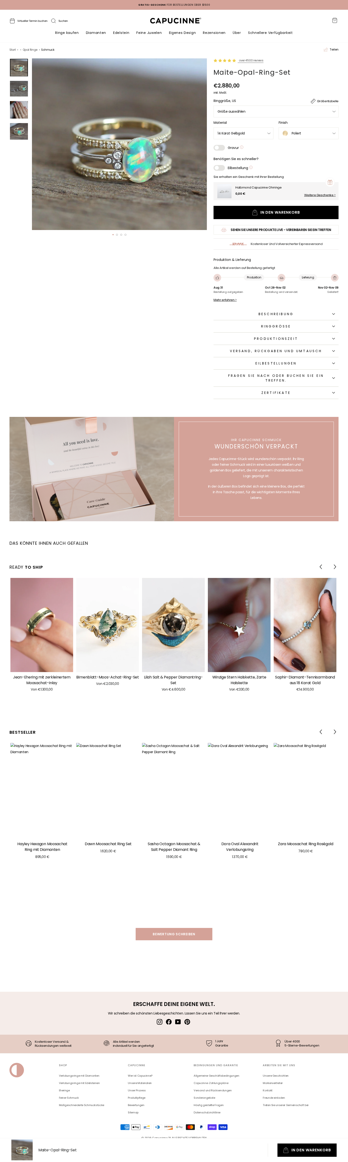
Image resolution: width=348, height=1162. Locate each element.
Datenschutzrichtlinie (207, 1112)
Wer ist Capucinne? (140, 1076)
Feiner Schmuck (69, 1098)
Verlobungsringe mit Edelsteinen (79, 1083)
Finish (283, 122)
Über (237, 32)
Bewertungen (136, 1105)
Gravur (234, 147)
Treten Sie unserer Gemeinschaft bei (285, 1105)
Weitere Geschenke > (320, 195)
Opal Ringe (30, 50)
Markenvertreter (273, 1083)
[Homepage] (180, 22)
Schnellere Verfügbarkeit (270, 32)
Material (220, 122)
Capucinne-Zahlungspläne (211, 1083)
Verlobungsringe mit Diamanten (79, 1076)
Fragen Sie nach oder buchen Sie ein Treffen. (276, 378)
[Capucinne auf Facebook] (169, 1022)
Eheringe (64, 1090)
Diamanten (96, 32)
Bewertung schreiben (174, 934)
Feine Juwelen (149, 32)
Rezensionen (214, 32)
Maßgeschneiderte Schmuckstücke (81, 1105)
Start (12, 50)
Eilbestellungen (276, 363)
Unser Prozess (137, 1090)
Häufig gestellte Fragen (208, 1105)
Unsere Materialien (140, 1083)
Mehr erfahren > (225, 300)
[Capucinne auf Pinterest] (187, 1022)
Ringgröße (276, 326)
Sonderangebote (204, 1098)
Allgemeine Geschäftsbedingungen (216, 1076)
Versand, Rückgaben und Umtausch (276, 351)
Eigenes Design (182, 32)
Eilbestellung (238, 168)
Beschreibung (276, 314)
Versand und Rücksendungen (213, 1090)
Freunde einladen (274, 1098)
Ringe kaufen (67, 32)
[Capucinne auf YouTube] (178, 1022)
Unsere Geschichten (276, 1076)
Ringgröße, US (225, 100)
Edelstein (121, 32)
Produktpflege (136, 1098)
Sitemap (133, 1112)
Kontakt (267, 1090)
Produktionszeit (276, 338)
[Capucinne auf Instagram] (159, 1022)
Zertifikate (276, 392)
